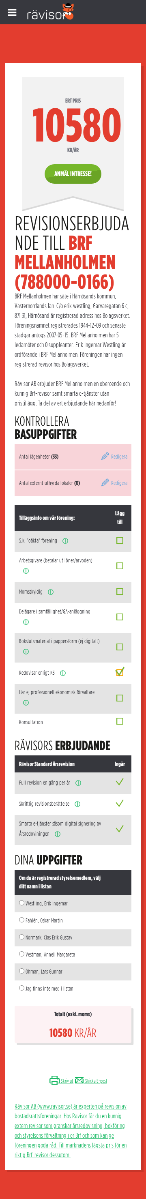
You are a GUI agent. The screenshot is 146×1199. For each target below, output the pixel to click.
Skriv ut (66, 1081)
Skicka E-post (95, 1081)
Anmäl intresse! (73, 174)
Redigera (118, 456)
